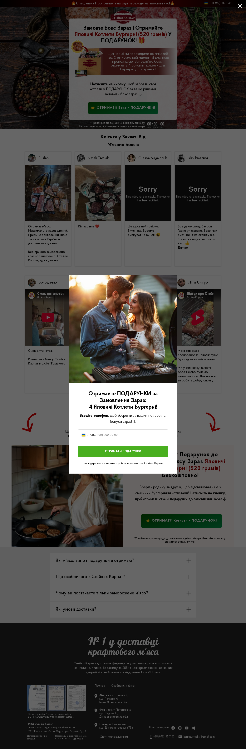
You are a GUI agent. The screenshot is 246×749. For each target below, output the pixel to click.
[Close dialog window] (240, 6)
